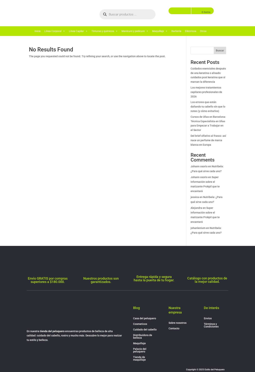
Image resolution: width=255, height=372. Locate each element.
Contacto (174, 328)
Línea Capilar (76, 31)
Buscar (220, 50)
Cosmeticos (140, 324)
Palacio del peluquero (139, 350)
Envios (208, 318)
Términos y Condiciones (211, 325)
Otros (203, 31)
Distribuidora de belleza (142, 336)
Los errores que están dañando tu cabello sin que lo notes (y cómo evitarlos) (208, 107)
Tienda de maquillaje (139, 358)
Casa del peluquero (144, 318)
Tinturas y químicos (102, 31)
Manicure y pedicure (133, 31)
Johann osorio (199, 166)
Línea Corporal (52, 31)
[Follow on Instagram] (37, 351)
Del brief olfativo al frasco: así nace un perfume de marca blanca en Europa (208, 140)
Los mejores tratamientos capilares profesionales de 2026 (206, 92)
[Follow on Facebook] (30, 351)
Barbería (176, 31)
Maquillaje (158, 31)
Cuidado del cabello (145, 329)
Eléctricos (190, 31)
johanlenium (198, 228)
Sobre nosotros (177, 323)
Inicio (38, 31)
